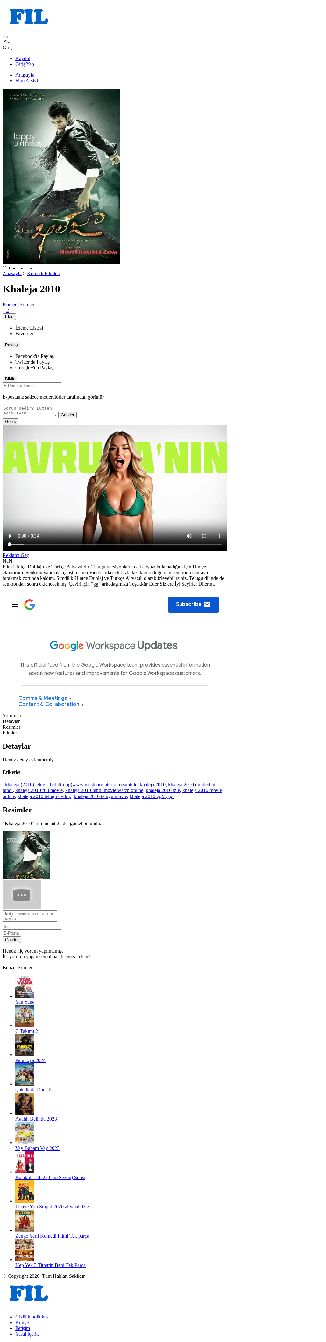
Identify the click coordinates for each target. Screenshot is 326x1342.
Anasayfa (24, 75)
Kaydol (22, 58)
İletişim (22, 1328)
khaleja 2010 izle (163, 790)
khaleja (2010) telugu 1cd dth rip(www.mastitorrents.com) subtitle (71, 784)
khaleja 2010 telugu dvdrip (44, 796)
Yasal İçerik (27, 1334)
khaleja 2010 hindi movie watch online (104, 790)
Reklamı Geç (16, 555)
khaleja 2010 (153, 784)
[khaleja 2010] (26, 877)
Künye (22, 1322)
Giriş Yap (24, 64)
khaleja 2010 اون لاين (152, 796)
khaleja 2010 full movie (39, 790)
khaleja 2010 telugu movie (100, 796)
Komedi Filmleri (43, 273)
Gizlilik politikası (32, 1316)
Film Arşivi (26, 80)
